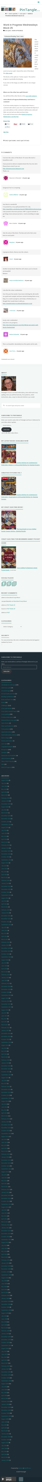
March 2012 (4, 1186)
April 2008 (4, 1325)
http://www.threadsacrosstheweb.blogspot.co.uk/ (17, 303)
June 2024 (4, 833)
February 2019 (5, 983)
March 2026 (4, 795)
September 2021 (6, 924)
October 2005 (5, 1413)
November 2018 (6, 989)
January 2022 (5, 913)
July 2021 (4, 927)
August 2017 (4, 1010)
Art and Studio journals (8, 694)
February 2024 (5, 845)
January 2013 (5, 1157)
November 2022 (6, 889)
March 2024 (4, 842)
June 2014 (4, 1107)
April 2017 (4, 1022)
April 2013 (4, 1148)
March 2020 (4, 972)
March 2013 (4, 1151)
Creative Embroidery (7, 717)
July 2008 (4, 1316)
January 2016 (5, 1063)
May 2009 (4, 1287)
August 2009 (4, 1278)
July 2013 (4, 1139)
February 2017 (5, 1027)
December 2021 (6, 916)
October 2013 (5, 1130)
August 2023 (4, 863)
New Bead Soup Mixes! (13, 597)
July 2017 (4, 1013)
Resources (4, 749)
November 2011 (6, 1198)
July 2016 (4, 1048)
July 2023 (4, 866)
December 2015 (6, 1066)
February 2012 (5, 1189)
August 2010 (4, 1242)
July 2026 (4, 783)
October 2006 (5, 1378)
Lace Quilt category (31, 96)
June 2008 (4, 1319)
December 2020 (6, 948)
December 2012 (6, 1160)
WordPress (27, 1468)
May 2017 (4, 1019)
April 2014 (4, 1113)
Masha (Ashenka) (14, 334)
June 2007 (4, 1354)
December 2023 (6, 851)
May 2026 (4, 789)
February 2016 (5, 1060)
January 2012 (5, 1192)
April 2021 (4, 936)
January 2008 (5, 1334)
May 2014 (4, 1110)
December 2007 (6, 1337)
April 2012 (4, 1183)
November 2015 (6, 1069)
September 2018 (6, 995)
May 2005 (4, 1425)
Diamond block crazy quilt (8, 720)
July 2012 (4, 1175)
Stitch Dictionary (6, 758)
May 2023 (4, 872)
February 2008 (5, 1331)
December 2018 (6, 986)
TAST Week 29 (11, 605)
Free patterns (5, 729)
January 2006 (5, 1404)
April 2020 (4, 969)
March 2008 (4, 1328)
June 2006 (4, 1389)
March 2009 (4, 1292)
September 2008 (6, 1310)
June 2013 (4, 1142)
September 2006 (6, 1381)
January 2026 (5, 801)
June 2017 (4, 1016)
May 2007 (4, 1357)
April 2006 (4, 1395)
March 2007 (4, 1363)
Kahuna (20, 1468)
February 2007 (5, 1366)
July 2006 (4, 1387)
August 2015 (4, 1077)
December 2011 (6, 1195)
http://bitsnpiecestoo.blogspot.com (13, 168)
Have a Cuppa (5, 738)
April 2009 (4, 1289)
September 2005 (6, 1416)
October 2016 (5, 1039)
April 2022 (4, 904)
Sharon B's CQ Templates (8, 755)
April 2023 (4, 874)
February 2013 (5, 1154)
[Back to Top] (21, 1479)
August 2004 (4, 1442)
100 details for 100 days (8, 685)
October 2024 (5, 821)
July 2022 (4, 901)
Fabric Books (5, 723)
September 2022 (6, 895)
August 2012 (4, 1172)
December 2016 (6, 1033)
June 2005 (4, 1422)
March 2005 (4, 1431)
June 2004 (4, 1448)
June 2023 (4, 868)
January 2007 (5, 1369)
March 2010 (4, 1257)
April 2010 (4, 1254)
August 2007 (4, 1348)
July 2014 (4, 1104)
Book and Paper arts (7, 699)
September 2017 (6, 1007)
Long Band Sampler (7, 747)
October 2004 (5, 1440)
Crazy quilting (13, 14)
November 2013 (6, 1128)
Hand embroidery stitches (9, 735)
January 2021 (5, 945)
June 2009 (4, 1283)
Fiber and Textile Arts (7, 726)
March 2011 (4, 1222)
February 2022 (5, 910)
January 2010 (5, 1263)
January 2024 (5, 848)
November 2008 (6, 1304)
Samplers (4, 752)
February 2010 (5, 1260)
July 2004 (4, 1445)
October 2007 (5, 1342)
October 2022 (5, 892)
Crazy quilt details (6, 708)
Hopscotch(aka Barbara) (16, 280)
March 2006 (4, 1398)
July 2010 (4, 1245)
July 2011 (4, 1210)
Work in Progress (17, 30)
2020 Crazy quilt (6, 688)
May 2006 (4, 1392)
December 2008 (6, 1301)
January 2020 (5, 977)
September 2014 (6, 1098)
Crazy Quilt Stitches (23, 140)
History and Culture (7, 741)
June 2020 (4, 966)
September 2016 (6, 1042)
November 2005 (6, 1410)
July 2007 (4, 1351)
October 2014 (5, 1095)
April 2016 (4, 1054)
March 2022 (4, 907)
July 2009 (4, 1281)
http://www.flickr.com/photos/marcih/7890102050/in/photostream (22, 209)
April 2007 (4, 1360)
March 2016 (4, 1057)
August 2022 (4, 898)
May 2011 (4, 1216)
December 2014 (6, 1089)
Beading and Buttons (7, 696)
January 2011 (5, 1228)
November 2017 (6, 1004)
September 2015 (6, 1075)
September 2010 (6, 1239)
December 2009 (6, 1266)
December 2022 (6, 886)
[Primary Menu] (38, 2)
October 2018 (5, 992)
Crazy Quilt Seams (10, 140)
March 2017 (4, 1025)
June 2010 (4, 1248)
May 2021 (4, 933)
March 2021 (4, 939)
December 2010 (6, 1231)
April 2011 (4, 1219)
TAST (8, 612)
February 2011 (5, 1225)
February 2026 (5, 798)
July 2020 (4, 963)
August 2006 (4, 1384)
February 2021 (5, 942)
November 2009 (6, 1269)
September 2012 (6, 1169)
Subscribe (6, 429)
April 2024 (4, 839)
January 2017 (5, 1030)
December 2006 (6, 1372)
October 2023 (5, 857)
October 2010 (5, 1236)
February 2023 (5, 880)
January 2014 (5, 1122)
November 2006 (6, 1375)
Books (3, 702)
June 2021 (4, 930)
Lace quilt (23, 14)
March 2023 (4, 877)
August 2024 (4, 827)
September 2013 (6, 1133)
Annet (11, 259)
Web (2, 764)
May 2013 (4, 1145)
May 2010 (4, 1251)
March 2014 (4, 1116)
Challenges (4, 705)
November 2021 (6, 919)
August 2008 (4, 1313)
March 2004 (4, 1457)
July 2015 (4, 1080)
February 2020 (5, 975)
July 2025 (4, 810)
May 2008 (4, 1322)
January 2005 (5, 1434)
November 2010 (6, 1233)
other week (9, 73)
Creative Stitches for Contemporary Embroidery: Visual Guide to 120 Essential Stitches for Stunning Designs (19, 497)
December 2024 (6, 816)
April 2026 (4, 792)
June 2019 (4, 980)
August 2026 (4, 780)
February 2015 (5, 1086)
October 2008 (5, 1307)
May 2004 (4, 1451)
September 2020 (6, 957)
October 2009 (5, 1272)
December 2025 (6, 804)
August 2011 (4, 1207)
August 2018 (4, 998)
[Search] (3, 405)
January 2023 (5, 883)
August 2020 (4, 960)
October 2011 (5, 1201)
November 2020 (6, 951)
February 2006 (5, 1401)
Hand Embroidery (6, 732)
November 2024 (6, 818)
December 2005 (6, 1407)
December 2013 (6, 1125)
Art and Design (5, 691)
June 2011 (4, 1213)
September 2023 (6, 860)
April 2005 (4, 1428)
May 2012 (4, 1180)
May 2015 (4, 1083)
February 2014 (5, 1119)
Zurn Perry (12, 351)
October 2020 (5, 954)
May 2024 (4, 836)
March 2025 (4, 813)
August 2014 (4, 1101)
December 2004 (6, 1437)
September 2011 (6, 1204)
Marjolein (12, 242)
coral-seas (12, 310)
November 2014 (6, 1092)
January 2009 (5, 1298)
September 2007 (6, 1345)
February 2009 (5, 1295)
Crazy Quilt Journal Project (9, 711)
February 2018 (5, 1001)
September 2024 (6, 824)
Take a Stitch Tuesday (7, 761)
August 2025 (4, 807)
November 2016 (6, 1036)
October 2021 (5, 922)
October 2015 (5, 1072)
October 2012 (5, 1166)
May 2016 (4, 1051)
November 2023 (6, 854)
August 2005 (4, 1419)
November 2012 (6, 1163)
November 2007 (6, 1339)
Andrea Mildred (13, 195)
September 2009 (6, 1275)
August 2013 (4, 1136)
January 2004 (5, 1460)
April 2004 (4, 1454)
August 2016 (4, 1045)
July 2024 (4, 830)
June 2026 (4, 786)
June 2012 (4, 1178)
